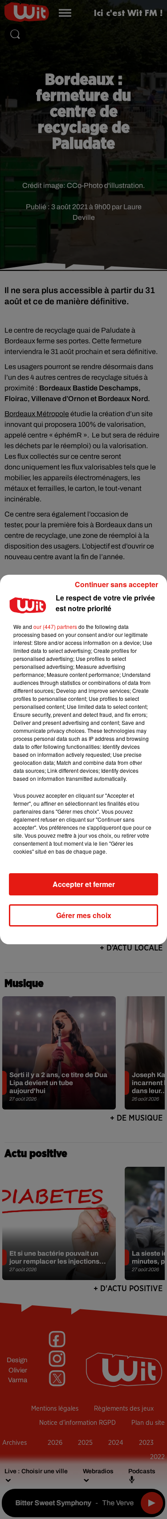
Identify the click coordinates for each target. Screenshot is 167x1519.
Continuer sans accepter (116, 584)
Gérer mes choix (83, 915)
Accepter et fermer (84, 884)
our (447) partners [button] (55, 626)
